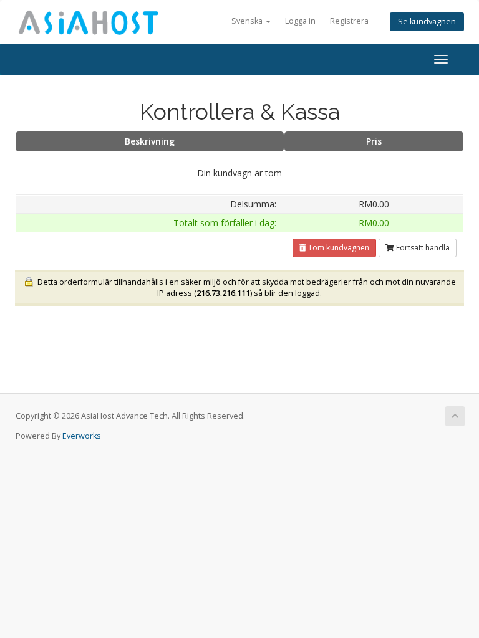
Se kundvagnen (427, 21)
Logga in (300, 21)
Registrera (349, 21)
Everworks (81, 436)
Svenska (247, 21)
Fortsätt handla (422, 247)
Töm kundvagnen (337, 247)
